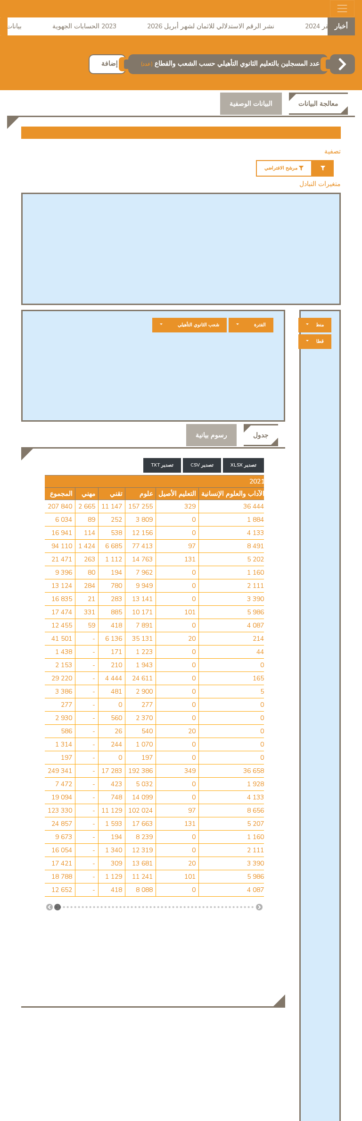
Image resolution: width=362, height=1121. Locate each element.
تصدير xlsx (243, 465)
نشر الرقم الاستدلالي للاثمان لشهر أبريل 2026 (217, 26)
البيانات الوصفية (251, 103)
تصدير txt (162, 465)
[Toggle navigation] (342, 8)
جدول (261, 435)
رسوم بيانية (211, 435)
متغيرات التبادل (320, 183)
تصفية (332, 151)
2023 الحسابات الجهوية (91, 26)
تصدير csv (202, 465)
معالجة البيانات (318, 103)
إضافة (109, 63)
